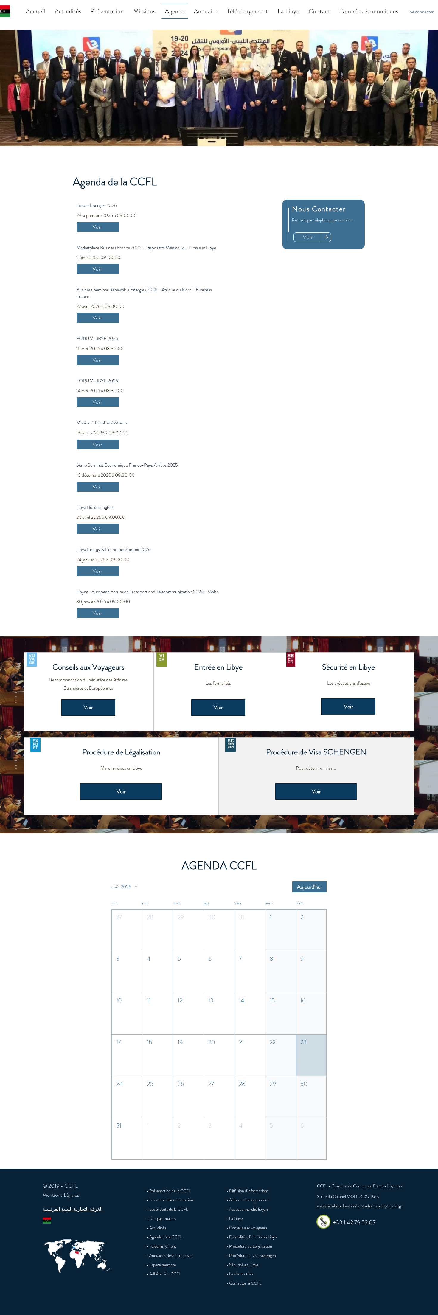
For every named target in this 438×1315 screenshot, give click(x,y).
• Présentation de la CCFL (169, 1191)
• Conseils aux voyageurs (247, 1228)
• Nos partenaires (161, 1218)
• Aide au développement (248, 1200)
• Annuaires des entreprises (169, 1255)
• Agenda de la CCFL (164, 1237)
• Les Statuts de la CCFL (167, 1209)
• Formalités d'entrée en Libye (252, 1237)
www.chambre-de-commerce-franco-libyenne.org (359, 1206)
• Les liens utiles (240, 1274)
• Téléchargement (161, 1246)
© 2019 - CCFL (60, 1186)
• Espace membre (161, 1265)
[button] (107, 11)
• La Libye (235, 1218)
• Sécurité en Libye (242, 1265)
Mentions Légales (61, 1195)
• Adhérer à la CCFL (164, 1274)
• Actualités (156, 1228)
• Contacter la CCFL (244, 1283)
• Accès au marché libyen (247, 1209)
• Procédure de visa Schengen (251, 1255)
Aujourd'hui (309, 887)
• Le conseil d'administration (170, 1200)
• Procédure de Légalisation (249, 1246)
